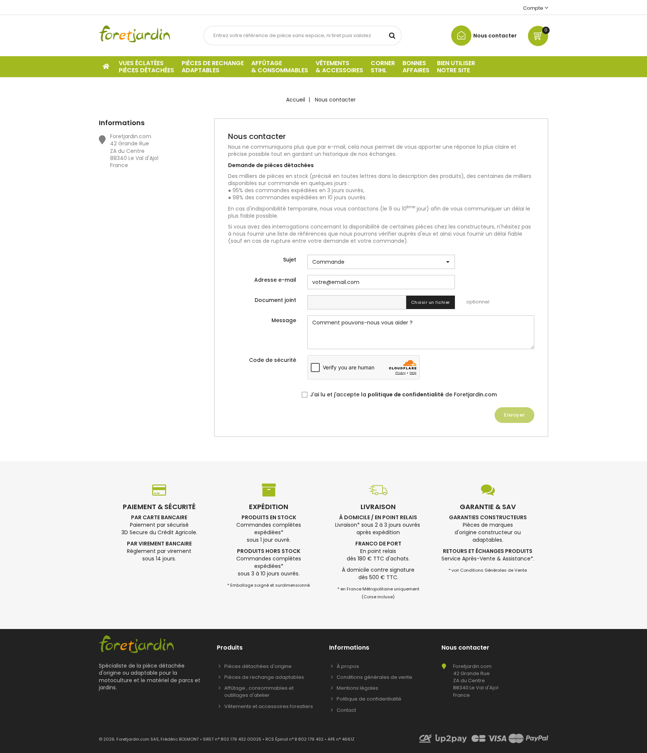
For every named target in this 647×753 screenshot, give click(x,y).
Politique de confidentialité (369, 698)
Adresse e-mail (275, 280)
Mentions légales (357, 688)
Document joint (275, 300)
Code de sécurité (272, 360)
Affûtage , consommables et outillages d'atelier (259, 691)
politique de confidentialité (406, 394)
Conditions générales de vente (374, 677)
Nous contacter (465, 647)
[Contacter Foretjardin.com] (484, 44)
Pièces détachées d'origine (258, 666)
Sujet (289, 259)
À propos (348, 666)
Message (283, 320)
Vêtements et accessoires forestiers (268, 706)
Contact (346, 710)
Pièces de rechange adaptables (264, 677)
